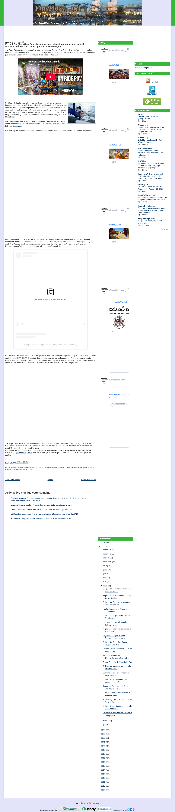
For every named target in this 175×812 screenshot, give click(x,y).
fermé (33, 443)
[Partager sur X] (21, 462)
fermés (29, 453)
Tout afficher (165, 229)
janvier (106, 725)
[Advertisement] (87, 32)
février (106, 721)
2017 (103, 758)
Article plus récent (12, 480)
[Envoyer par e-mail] (16, 462)
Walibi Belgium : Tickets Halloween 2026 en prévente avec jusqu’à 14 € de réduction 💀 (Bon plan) (151, 166)
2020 (103, 746)
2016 (103, 762)
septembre (107, 562)
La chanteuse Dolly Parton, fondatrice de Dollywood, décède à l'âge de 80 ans (41, 509)
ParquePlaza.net (145, 148)
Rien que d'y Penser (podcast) (150, 174)
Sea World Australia (50, 467)
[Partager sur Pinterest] (26, 462)
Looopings (17, 126)
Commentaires (96, 803)
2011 (103, 782)
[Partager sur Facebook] (24, 462)
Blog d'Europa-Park (146, 219)
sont (19, 453)
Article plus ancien (88, 480)
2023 (103, 734)
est (78, 446)
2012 (103, 778)
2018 (103, 754)
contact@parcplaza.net (144, 68)
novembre (107, 554)
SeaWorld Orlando (64, 467)
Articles (86, 803)
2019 (103, 750)
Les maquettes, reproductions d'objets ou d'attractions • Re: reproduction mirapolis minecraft (152, 129)
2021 (103, 742)
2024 (103, 730)
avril (105, 582)
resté (82, 446)
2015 (103, 766)
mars (105, 586)
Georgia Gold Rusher (60, 50)
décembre (107, 550)
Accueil (50, 480)
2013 (103, 774)
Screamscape (143, 138)
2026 (103, 543)
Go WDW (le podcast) (147, 195)
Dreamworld (15, 467)
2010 (103, 786)
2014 (103, 770)
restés (23, 453)
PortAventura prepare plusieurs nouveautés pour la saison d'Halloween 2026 (41, 518)
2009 (103, 790)
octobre (106, 558)
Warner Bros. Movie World (23, 469)
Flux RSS (154, 82)
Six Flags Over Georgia (79, 467)
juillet (105, 570)
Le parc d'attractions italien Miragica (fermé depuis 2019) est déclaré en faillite (41, 505)
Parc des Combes (37, 467)
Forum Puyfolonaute (146, 206)
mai (105, 578)
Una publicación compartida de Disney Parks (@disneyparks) (50, 344)
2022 (103, 738)
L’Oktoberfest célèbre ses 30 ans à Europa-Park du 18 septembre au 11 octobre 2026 (44, 514)
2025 (103, 547)
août (105, 566)
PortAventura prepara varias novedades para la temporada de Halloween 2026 (150, 153)
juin (105, 574)
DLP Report (143, 185)
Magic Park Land (25, 467)
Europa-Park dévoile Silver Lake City (117, 662)
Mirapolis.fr (143, 125)
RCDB (140, 114)
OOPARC (142, 161)
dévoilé (26, 103)
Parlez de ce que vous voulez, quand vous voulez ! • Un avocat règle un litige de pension (152, 210)
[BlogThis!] (19, 462)
